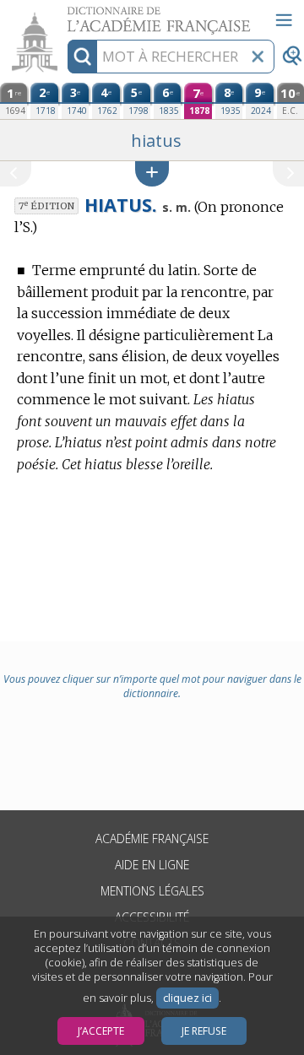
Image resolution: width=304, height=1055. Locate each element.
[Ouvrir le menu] (283, 20)
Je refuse (204, 1031)
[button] (152, 173)
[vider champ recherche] (257, 56)
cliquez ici (187, 998)
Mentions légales (152, 891)
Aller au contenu (65, 14)
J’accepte (101, 1031)
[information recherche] (82, 56)
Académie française (152, 838)
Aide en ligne (152, 865)
